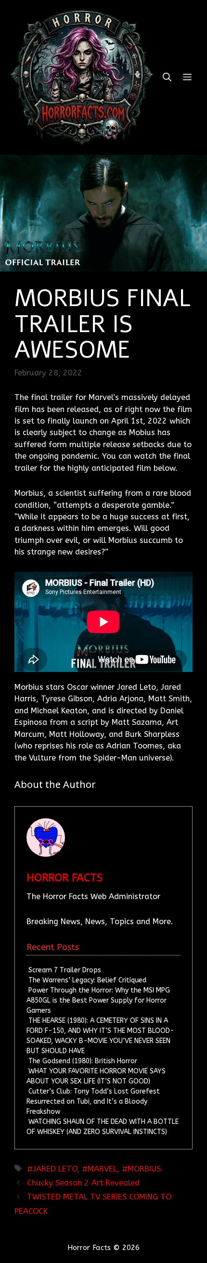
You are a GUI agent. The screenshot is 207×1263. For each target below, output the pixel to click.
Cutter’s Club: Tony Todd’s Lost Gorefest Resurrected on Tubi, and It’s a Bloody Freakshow (92, 1101)
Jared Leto (55, 1168)
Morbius (144, 1168)
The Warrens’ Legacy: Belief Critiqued (87, 980)
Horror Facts (64, 878)
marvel (102, 1168)
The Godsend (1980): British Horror (82, 1061)
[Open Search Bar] (167, 77)
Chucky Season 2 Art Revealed (83, 1182)
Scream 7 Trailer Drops (64, 970)
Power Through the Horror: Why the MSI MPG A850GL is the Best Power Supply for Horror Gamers (97, 1000)
